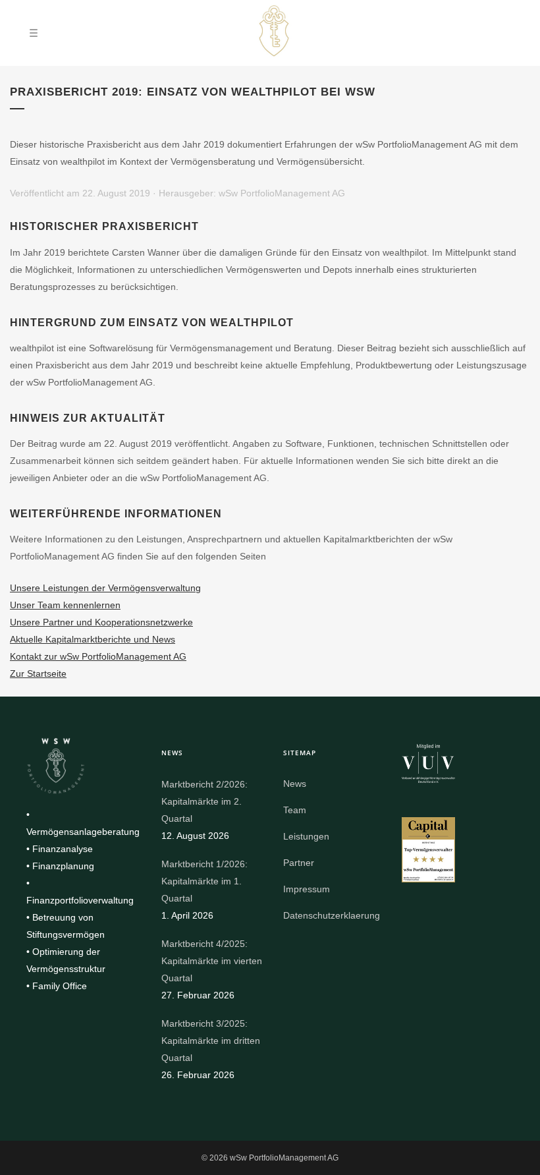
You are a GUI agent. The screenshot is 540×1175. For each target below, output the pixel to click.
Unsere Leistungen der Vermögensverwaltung (105, 588)
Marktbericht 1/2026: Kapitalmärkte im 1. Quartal (204, 881)
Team (294, 810)
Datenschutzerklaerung (331, 915)
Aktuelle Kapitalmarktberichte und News (92, 639)
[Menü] (34, 33)
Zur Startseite (38, 673)
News (294, 783)
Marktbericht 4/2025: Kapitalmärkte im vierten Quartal (211, 960)
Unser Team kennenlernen (65, 605)
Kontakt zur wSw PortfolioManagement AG (98, 656)
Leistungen (306, 836)
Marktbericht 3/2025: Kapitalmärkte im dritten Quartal (210, 1040)
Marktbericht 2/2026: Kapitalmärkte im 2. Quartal (204, 801)
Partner (298, 862)
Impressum (306, 889)
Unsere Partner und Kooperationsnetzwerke (101, 622)
